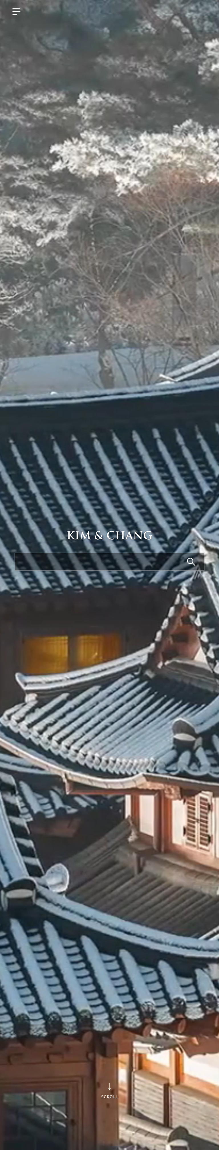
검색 (191, 562)
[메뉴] (16, 11)
